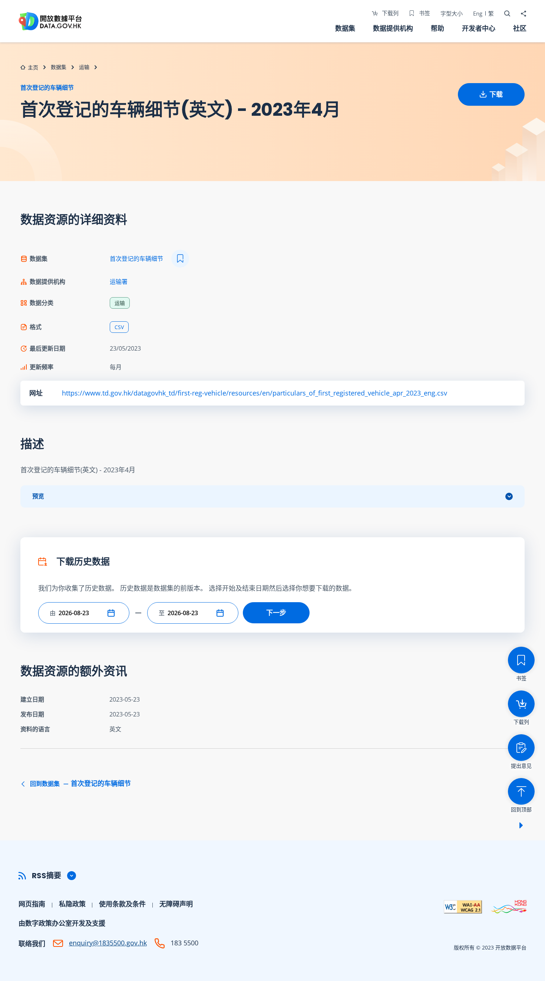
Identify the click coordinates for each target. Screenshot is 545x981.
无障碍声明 (176, 903)
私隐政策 (72, 903)
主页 (33, 67)
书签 (423, 13)
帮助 (437, 28)
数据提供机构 (393, 28)
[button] (113, 613)
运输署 (119, 282)
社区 (519, 28)
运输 (84, 66)
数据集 (345, 28)
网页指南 (32, 903)
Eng (477, 13)
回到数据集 (80, 784)
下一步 (276, 612)
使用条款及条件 (122, 903)
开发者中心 (478, 28)
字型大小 (451, 13)
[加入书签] (180, 259)
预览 (38, 496)
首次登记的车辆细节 (47, 87)
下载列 (389, 13)
